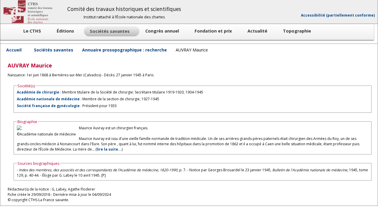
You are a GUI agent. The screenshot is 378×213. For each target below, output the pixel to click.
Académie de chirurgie (38, 92)
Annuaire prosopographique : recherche (124, 50)
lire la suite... (109, 149)
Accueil (14, 50)
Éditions (66, 31)
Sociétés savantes (53, 50)
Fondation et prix (214, 31)
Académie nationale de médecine (48, 98)
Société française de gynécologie (48, 105)
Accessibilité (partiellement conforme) (338, 15)
